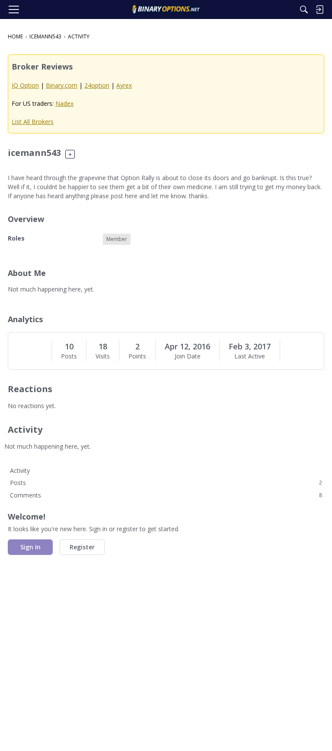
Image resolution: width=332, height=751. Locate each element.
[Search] (304, 9)
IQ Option (25, 85)
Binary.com (61, 85)
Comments (166, 495)
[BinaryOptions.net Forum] (165, 9)
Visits (103, 356)
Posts (69, 356)
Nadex (64, 103)
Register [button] (82, 547)
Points (137, 356)
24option (96, 85)
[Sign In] (319, 9)
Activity (20, 470)
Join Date (188, 356)
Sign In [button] (30, 547)
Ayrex (124, 85)
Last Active (249, 356)
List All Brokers (33, 121)
